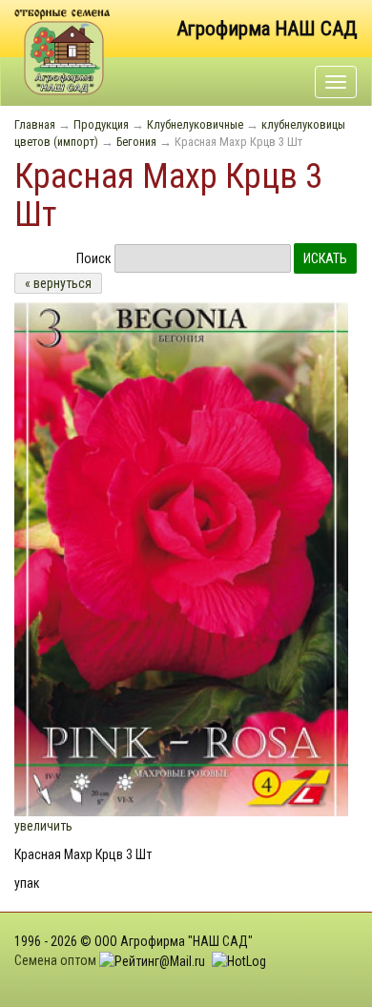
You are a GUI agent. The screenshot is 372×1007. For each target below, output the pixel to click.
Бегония (136, 141)
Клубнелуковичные (195, 124)
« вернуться (58, 283)
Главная (34, 124)
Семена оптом (55, 960)
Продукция (101, 124)
